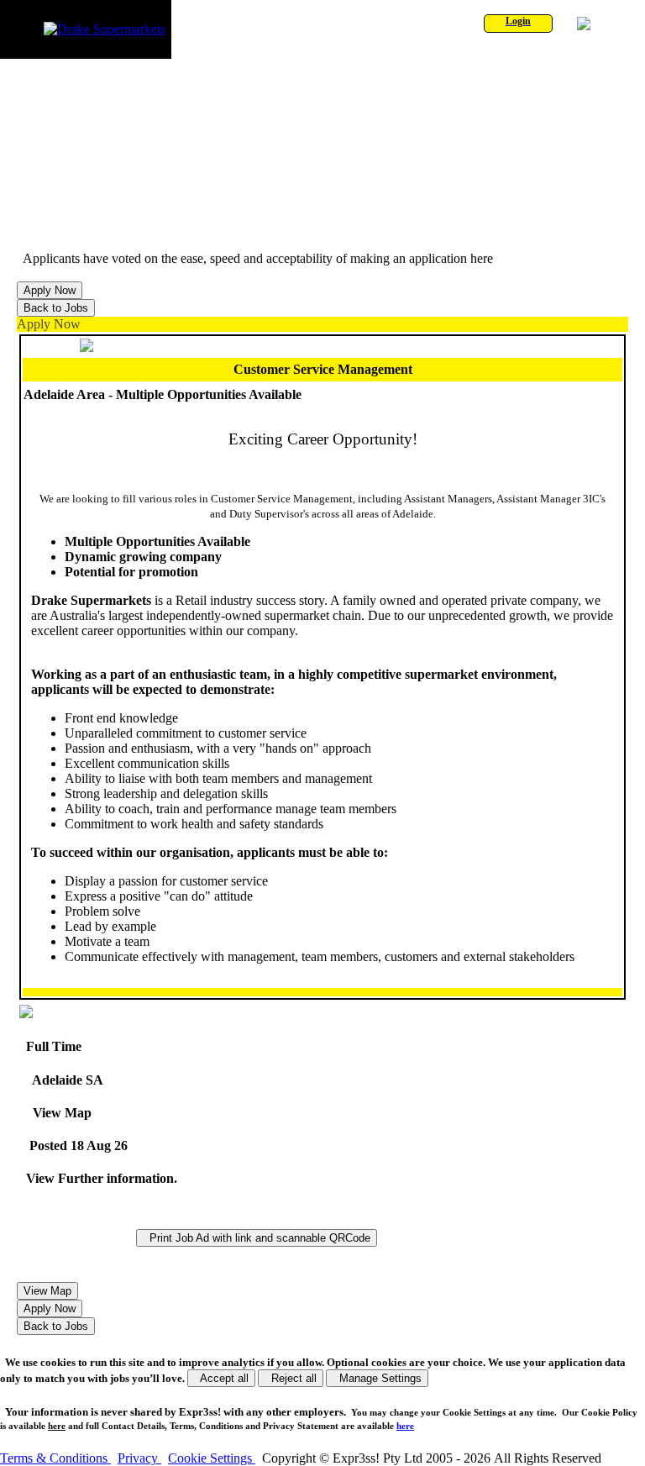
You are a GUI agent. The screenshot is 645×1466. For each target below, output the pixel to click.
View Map (59, 1113)
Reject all (291, 1378)
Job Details (99, 229)
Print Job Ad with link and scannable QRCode (256, 1238)
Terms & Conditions (55, 1458)
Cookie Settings (211, 1458)
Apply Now (49, 324)
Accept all (221, 1378)
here (57, 1426)
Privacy (139, 1458)
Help (605, 24)
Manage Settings (377, 1378)
